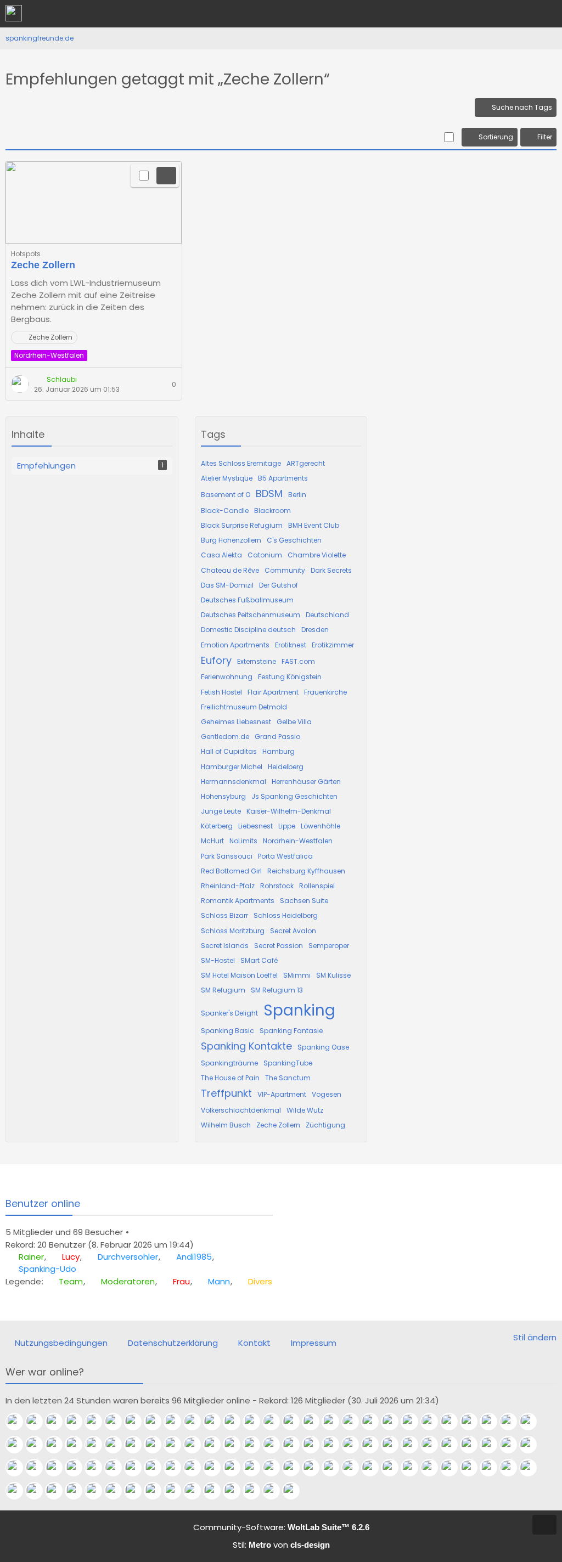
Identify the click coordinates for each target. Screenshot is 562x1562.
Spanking (299, 1010)
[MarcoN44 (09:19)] (414, 1467)
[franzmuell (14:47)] (493, 1444)
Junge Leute (221, 811)
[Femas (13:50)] (18, 1467)
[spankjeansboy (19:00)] (157, 1444)
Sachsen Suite (304, 900)
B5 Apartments (283, 478)
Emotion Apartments (235, 645)
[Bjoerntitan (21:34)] (236, 1421)
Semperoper (328, 945)
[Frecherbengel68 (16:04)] (433, 1444)
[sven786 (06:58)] (512, 1467)
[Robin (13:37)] (58, 1467)
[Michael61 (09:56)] (354, 1467)
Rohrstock (277, 885)
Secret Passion (278, 945)
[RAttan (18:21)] (216, 1444)
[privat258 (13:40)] (38, 1467)
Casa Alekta (221, 555)
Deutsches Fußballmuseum (247, 600)
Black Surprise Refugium (242, 525)
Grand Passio (277, 736)
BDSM (269, 493)
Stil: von (281, 1544)
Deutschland (327, 614)
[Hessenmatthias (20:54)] (414, 1421)
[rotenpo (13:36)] (78, 1467)
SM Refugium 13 (277, 990)
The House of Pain (230, 1077)
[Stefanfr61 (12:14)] (177, 1467)
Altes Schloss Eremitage (241, 463)
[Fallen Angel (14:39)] (532, 1444)
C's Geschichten (294, 540)
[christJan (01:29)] (137, 1490)
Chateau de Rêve (230, 570)
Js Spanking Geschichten (294, 796)
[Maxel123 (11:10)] (275, 1467)
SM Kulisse (333, 975)
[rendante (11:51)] (216, 1467)
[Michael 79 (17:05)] (315, 1444)
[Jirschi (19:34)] (78, 1444)
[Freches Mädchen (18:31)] (196, 1444)
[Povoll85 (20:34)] (433, 1421)
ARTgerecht (305, 463)
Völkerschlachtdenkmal (241, 1110)
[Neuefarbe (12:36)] (137, 1467)
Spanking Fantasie (291, 1030)
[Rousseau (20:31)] (453, 1421)
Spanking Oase (323, 1047)
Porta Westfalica (285, 856)
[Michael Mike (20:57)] (394, 1421)
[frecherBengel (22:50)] (256, 1490)
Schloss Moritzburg (233, 930)
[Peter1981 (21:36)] (216, 1421)
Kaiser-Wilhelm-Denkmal (288, 811)
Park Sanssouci (226, 856)
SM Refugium (223, 990)
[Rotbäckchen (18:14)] (256, 1444)
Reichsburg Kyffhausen (306, 871)
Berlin (297, 494)
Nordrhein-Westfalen (298, 840)
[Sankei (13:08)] (117, 1467)
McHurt (212, 840)
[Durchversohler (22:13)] (58, 1421)
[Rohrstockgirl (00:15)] (196, 1490)
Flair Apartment (273, 692)
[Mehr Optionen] (166, 175)
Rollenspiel (317, 885)
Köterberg (217, 826)
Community (285, 570)
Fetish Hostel (221, 692)
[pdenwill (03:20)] (58, 1490)
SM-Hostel (218, 960)
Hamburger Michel (231, 766)
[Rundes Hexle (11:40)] (236, 1467)
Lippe (286, 826)
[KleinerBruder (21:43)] (177, 1421)
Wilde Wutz (304, 1110)
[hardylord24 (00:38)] (157, 1490)
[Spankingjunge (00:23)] (177, 1490)
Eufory (216, 660)
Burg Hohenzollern (231, 540)
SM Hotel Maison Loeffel (239, 975)
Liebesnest (255, 826)
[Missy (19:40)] (58, 1444)
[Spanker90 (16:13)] (414, 1444)
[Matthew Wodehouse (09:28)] (394, 1467)
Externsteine (256, 661)
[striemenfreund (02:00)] (117, 1490)
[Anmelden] (520, 13)
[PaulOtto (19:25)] (98, 1444)
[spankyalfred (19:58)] (38, 1444)
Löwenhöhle (320, 826)
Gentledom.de (225, 736)
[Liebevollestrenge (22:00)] (117, 1421)
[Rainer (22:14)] (18, 1421)
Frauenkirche (325, 692)
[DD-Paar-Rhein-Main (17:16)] (295, 1444)
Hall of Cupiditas (229, 751)
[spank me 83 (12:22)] (157, 1467)
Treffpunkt (226, 1093)
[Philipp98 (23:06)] (236, 1490)
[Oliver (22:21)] (295, 1490)
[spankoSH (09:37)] (374, 1467)
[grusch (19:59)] (18, 1444)
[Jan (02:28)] (98, 1490)
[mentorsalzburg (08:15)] (453, 1467)
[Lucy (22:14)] (38, 1421)
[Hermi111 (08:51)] (433, 1467)
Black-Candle (225, 510)
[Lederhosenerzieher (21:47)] (157, 1421)
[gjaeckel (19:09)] (117, 1444)
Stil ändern (535, 1337)
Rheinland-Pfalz (228, 885)
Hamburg (278, 751)
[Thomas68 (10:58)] (295, 1467)
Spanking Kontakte (246, 1046)
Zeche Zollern (43, 265)
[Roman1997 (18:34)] (177, 1444)
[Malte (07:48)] (473, 1467)
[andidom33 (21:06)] (335, 1421)
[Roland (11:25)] (256, 1467)
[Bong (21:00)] (374, 1421)
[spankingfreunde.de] (13, 13)
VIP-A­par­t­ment (281, 1094)
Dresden (315, 629)
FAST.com (298, 661)
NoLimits (243, 840)
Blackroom (272, 510)
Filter (544, 137)
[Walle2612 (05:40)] (532, 1467)
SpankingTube (287, 1063)
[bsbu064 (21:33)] (256, 1421)
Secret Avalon (293, 930)
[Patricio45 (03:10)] (78, 1490)
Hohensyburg (223, 796)
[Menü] (548, 14)
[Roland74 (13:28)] (98, 1467)
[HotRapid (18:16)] (236, 1444)
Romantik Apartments (237, 900)
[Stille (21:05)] (354, 1421)
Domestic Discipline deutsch (248, 629)
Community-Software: (281, 1527)
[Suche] (493, 14)
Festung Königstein (290, 676)
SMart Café (259, 960)
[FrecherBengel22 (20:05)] (512, 1421)
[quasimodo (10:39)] (315, 1467)
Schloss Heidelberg (286, 915)
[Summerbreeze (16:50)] (354, 1444)
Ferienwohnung (226, 676)
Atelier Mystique (226, 478)
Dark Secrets (331, 570)
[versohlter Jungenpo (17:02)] (335, 1444)
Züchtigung (325, 1125)
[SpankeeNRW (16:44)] (374, 1444)
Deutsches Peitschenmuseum (250, 614)
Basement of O (225, 494)
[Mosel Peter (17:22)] (275, 1444)
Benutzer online (42, 1203)
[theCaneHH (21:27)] (295, 1421)
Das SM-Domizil (227, 585)
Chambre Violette (317, 555)
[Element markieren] (143, 175)
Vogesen (326, 1094)
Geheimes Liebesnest (236, 721)
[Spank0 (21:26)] (315, 1421)
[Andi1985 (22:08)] (78, 1421)
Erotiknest (290, 645)
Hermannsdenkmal (233, 781)
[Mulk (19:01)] (137, 1444)
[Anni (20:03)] (532, 1421)
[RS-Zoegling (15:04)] (473, 1444)
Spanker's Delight (229, 1013)
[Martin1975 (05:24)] (18, 1490)
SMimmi (297, 975)
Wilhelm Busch (226, 1125)
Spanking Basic (227, 1030)
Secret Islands (225, 945)
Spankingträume (229, 1063)
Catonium (265, 555)
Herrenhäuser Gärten (306, 781)
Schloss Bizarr (224, 915)
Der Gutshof (278, 585)
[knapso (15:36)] (453, 1444)
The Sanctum (288, 1077)
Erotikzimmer (333, 645)
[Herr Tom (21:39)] (196, 1421)
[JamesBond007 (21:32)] (275, 1421)
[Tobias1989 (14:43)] (512, 1444)
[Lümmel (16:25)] (394, 1444)
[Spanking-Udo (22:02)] (98, 1421)
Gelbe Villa (294, 721)
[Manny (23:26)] (216, 1490)
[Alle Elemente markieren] (449, 137)
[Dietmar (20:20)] (493, 1421)
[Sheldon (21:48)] (137, 1421)
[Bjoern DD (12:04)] (196, 1467)
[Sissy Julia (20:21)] (473, 1421)
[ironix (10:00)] (335, 1467)
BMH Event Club (313, 525)
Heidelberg (286, 766)
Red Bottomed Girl (231, 871)
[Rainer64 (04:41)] (38, 1490)
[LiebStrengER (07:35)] (493, 1467)
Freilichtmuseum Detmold (244, 707)
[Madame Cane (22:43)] (275, 1490)
